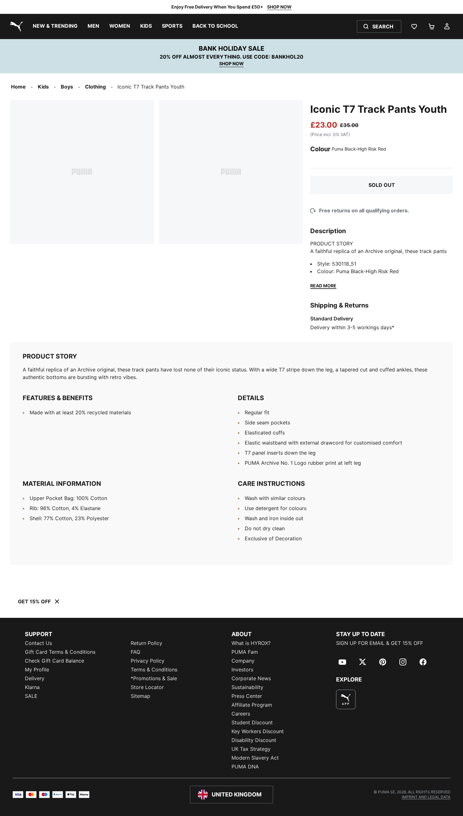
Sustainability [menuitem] (247, 687)
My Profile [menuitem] (37, 669)
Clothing (95, 86)
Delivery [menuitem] (34, 678)
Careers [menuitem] (241, 713)
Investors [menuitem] (242, 669)
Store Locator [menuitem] (147, 687)
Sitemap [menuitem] (140, 696)
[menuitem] (55, 26)
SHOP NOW (279, 6)
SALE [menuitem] (31, 696)
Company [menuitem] (243, 661)
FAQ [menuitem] (135, 652)
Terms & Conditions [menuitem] (154, 669)
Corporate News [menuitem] (251, 678)
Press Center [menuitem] (247, 696)
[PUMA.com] (15, 26)
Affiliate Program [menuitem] (252, 705)
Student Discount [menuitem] (252, 722)
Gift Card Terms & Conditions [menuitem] (60, 652)
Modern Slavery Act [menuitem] (255, 758)
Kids (43, 86)
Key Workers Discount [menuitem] (258, 731)
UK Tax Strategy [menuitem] (251, 749)
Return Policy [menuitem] (146, 643)
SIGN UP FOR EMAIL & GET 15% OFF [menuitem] (379, 643)
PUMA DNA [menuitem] (245, 766)
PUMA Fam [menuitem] (245, 652)
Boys (67, 86)
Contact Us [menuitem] (38, 643)
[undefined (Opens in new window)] (346, 699)
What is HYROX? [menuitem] (251, 643)
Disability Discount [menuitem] (254, 740)
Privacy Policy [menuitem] (147, 661)
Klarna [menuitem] (32, 687)
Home (18, 86)
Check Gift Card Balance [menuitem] (54, 661)
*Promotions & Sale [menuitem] (154, 678)
